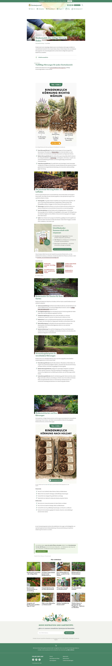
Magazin (61, 9)
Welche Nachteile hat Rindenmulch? (63, 603)
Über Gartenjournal (77, 9)
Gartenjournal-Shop (54, 658)
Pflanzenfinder (51, 9)
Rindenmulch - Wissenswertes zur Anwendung (32, 589)
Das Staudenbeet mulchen (76, 588)
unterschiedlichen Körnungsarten (58, 67)
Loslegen (69, 1)
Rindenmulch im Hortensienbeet (76, 573)
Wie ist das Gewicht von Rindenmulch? (62, 588)
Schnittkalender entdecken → (42, 551)
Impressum (65, 656)
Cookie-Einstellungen (68, 660)
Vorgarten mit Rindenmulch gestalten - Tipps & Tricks (33, 604)
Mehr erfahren (70, 650)
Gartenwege (53, 157)
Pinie (44, 484)
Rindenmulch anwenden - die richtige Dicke (49, 265)
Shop (69, 9)
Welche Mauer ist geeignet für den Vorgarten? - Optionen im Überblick (78, 605)
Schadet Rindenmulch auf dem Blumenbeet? (48, 588)
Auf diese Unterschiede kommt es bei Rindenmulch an (70, 265)
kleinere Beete (55, 152)
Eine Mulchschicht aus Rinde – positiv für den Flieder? (49, 271)
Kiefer (48, 484)
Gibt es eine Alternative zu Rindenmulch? (48, 603)
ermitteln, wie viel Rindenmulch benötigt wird (48, 257)
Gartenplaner (41, 9)
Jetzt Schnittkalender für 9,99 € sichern (62, 249)
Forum (32, 9)
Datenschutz (66, 658)
